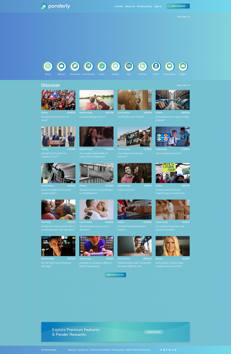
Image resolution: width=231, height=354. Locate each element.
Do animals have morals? (131, 116)
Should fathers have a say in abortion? (94, 228)
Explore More (153, 331)
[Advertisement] (115, 39)
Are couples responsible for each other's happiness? (93, 155)
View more (182, 16)
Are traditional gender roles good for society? (170, 228)
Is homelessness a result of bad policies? (172, 118)
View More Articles (115, 274)
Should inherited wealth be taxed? (132, 228)
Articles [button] (119, 6)
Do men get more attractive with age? (56, 264)
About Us (130, 6)
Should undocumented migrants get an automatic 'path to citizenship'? (170, 191)
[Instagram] (172, 350)
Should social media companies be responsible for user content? (134, 264)
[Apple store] (164, 350)
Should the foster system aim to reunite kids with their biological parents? (58, 228)
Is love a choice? (126, 189)
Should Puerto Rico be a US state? (55, 118)
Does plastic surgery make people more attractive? (169, 264)
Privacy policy (144, 6)
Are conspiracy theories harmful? (130, 155)
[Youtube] (175, 350)
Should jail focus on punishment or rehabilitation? (96, 191)
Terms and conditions (100, 350)
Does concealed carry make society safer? (56, 191)
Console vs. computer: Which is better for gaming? (95, 264)
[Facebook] (166, 350)
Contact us (83, 350)
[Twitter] (169, 350)
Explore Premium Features (138, 350)
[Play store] (161, 350)
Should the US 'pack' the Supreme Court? (53, 155)
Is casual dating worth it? (92, 116)
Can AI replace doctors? (168, 153)
